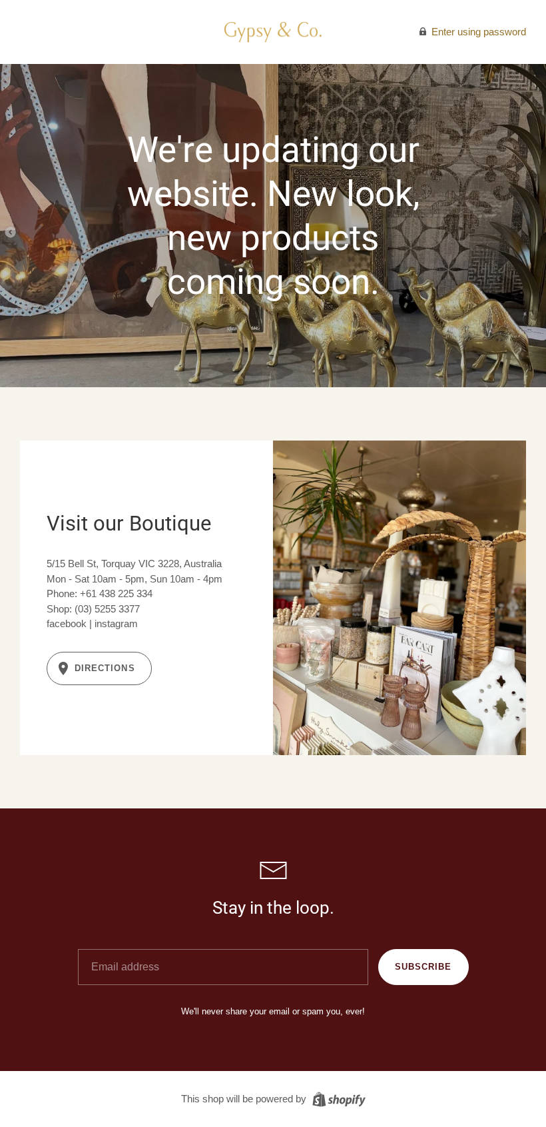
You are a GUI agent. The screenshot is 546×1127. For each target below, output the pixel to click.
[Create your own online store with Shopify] (337, 1098)
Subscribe (423, 967)
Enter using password (477, 31)
